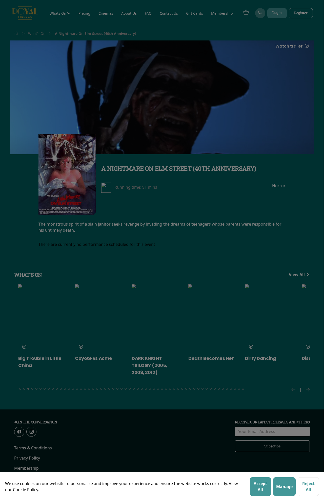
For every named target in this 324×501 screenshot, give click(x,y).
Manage (284, 486)
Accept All (260, 486)
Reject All (308, 486)
